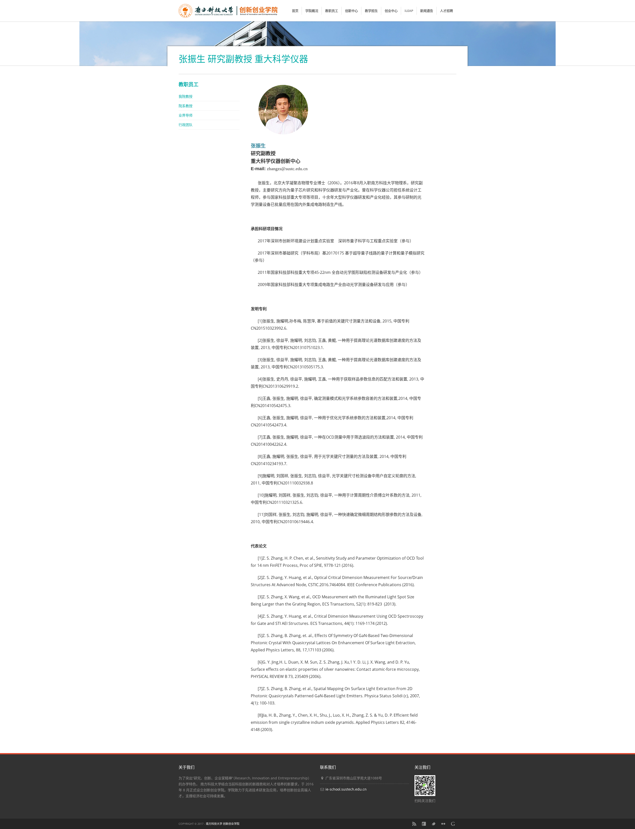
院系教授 (185, 105)
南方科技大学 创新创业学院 (222, 824)
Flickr (443, 824)
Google (453, 824)
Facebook (424, 824)
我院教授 (185, 96)
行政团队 (185, 124)
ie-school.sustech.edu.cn (346, 789)
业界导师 (185, 115)
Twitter (433, 824)
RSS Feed (414, 824)
